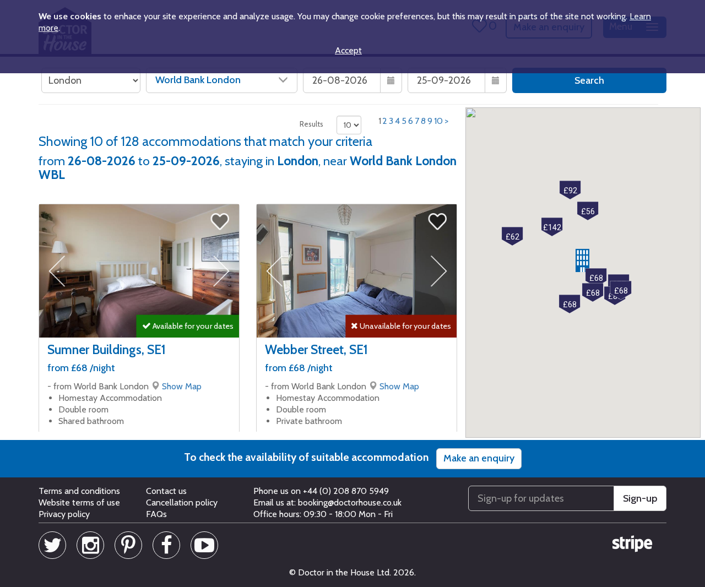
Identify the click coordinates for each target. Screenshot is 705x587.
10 (438, 121)
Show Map (182, 386)
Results (311, 123)
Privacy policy (64, 514)
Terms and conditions (79, 491)
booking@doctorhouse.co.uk (350, 502)
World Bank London (198, 80)
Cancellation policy (182, 502)
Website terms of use (79, 502)
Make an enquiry (478, 458)
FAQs (156, 514)
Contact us (166, 491)
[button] (596, 278)
